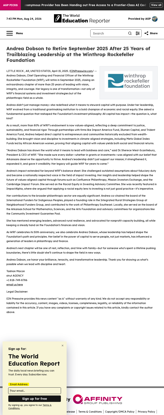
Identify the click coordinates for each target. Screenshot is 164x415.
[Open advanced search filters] (137, 33)
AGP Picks (10, 5)
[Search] (130, 33)
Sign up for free (34, 399)
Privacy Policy (146, 411)
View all (156, 5)
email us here (14, 284)
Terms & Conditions (90, 411)
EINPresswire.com (81, 71)
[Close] (62, 345)
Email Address (19, 384)
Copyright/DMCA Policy (119, 411)
